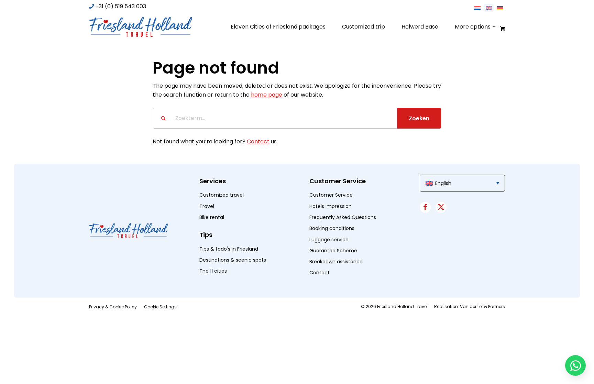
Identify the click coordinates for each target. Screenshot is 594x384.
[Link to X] (441, 207)
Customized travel (221, 194)
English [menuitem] (443, 183)
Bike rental (211, 217)
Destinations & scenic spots (232, 259)
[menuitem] (278, 27)
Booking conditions (331, 228)
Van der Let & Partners (482, 306)
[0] (502, 28)
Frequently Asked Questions (342, 217)
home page (266, 95)
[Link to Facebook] (425, 207)
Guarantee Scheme (333, 250)
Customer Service (331, 194)
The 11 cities (213, 270)
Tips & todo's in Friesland (228, 248)
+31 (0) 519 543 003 (120, 6)
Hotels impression (330, 206)
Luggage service (329, 239)
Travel (206, 206)
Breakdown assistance (336, 261)
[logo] (140, 27)
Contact (258, 141)
